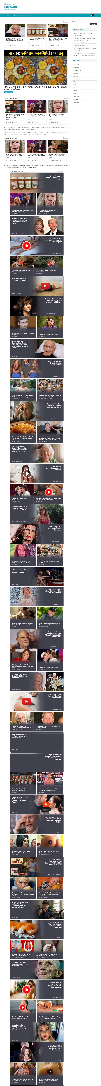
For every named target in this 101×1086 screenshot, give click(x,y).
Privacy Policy (14, 15)
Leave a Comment (23, 95)
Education (75, 76)
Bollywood (76, 67)
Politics (75, 85)
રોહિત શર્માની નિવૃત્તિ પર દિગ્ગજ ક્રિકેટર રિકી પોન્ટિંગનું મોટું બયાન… (83, 34)
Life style (75, 82)
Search (73, 21)
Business (75, 73)
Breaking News (8, 92)
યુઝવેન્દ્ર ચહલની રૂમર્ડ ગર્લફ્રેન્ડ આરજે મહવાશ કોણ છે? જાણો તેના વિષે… (84, 49)
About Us (22, 15)
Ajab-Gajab (76, 64)
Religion (75, 87)
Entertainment (77, 79)
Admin (15, 95)
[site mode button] (92, 15)
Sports (75, 90)
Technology (76, 96)
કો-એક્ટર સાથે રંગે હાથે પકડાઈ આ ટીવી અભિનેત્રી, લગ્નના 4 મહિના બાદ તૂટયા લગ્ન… (84, 44)
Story (74, 93)
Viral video (76, 102)
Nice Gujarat (11, 6)
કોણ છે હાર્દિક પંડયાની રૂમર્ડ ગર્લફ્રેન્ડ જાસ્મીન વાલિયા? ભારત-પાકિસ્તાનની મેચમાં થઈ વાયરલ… (84, 54)
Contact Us (30, 15)
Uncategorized (77, 99)
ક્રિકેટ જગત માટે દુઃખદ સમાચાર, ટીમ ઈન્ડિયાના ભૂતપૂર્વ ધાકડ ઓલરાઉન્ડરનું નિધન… (84, 39)
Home (7, 15)
